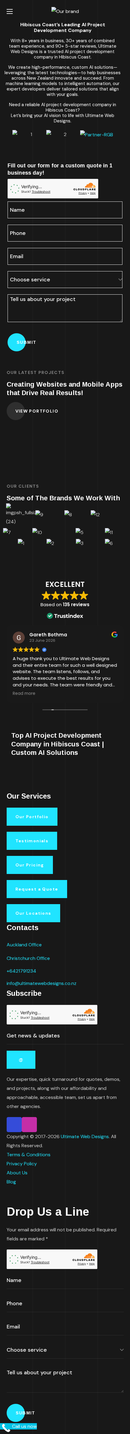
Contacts (22, 927)
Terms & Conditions (28, 1154)
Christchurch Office (28, 958)
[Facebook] (14, 1124)
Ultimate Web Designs (85, 1136)
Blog (11, 1182)
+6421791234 (21, 971)
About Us (17, 1173)
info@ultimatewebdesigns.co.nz (41, 983)
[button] (121, 11)
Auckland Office (24, 945)
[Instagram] (29, 1124)
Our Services (29, 796)
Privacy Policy (22, 1163)
